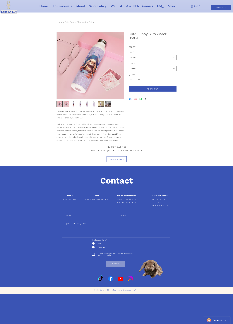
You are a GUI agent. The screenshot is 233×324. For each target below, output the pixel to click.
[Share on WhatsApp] (140, 99)
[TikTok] (100, 278)
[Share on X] (145, 99)
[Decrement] (130, 79)
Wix (135, 290)
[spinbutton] (134, 79)
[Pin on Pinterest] (135, 99)
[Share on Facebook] (130, 99)
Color (132, 63)
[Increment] (139, 79)
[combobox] (153, 57)
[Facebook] (110, 278)
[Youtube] (120, 278)
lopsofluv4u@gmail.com (97, 199)
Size (131, 52)
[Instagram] (130, 278)
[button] (196, 6)
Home (59, 22)
